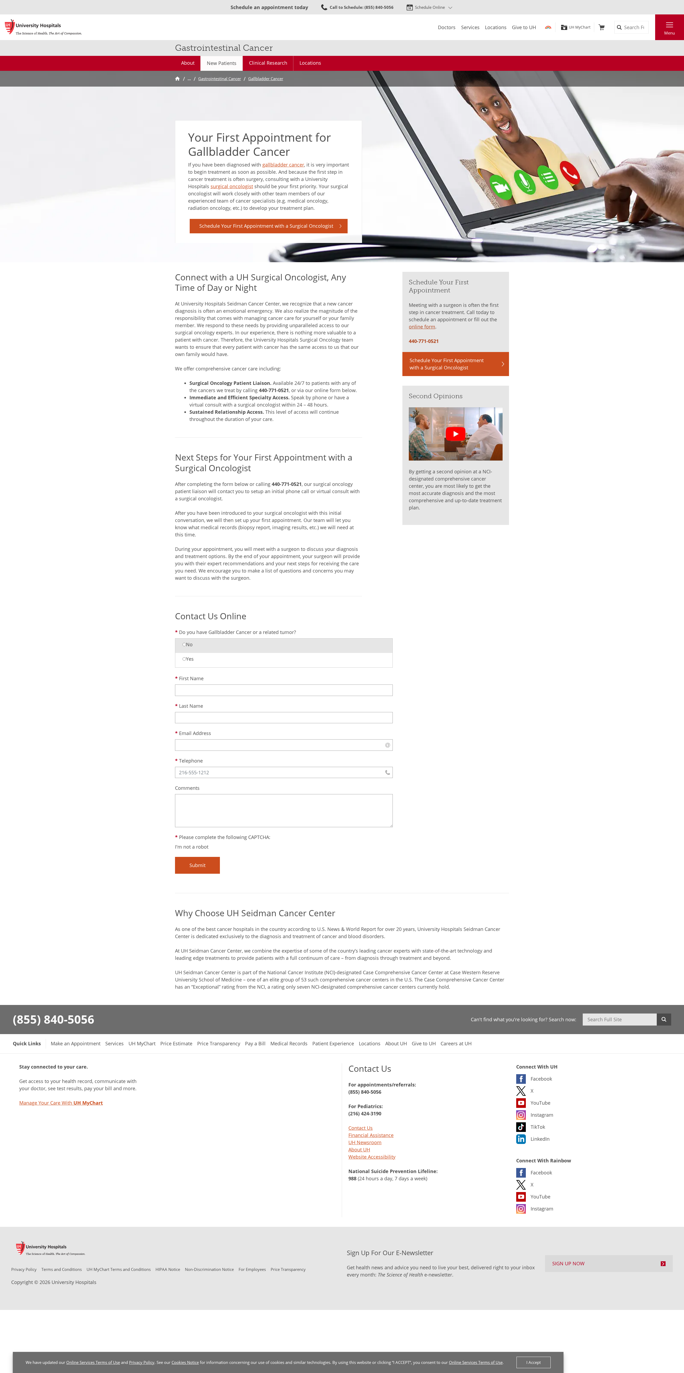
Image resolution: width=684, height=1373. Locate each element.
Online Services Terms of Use (93, 1362)
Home (177, 79)
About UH (359, 1149)
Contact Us (360, 1128)
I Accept (533, 1362)
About (188, 63)
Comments (187, 788)
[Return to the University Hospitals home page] (43, 27)
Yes (190, 659)
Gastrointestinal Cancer (219, 78)
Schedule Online (430, 7)
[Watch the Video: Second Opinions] (456, 434)
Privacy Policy (141, 1362)
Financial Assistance (371, 1135)
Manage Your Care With (61, 1103)
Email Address (195, 733)
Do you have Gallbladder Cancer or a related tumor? (237, 632)
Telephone (191, 760)
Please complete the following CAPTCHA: (224, 837)
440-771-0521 (274, 390)
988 (352, 1178)
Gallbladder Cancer (265, 78)
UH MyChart (579, 27)
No (189, 644)
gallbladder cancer (283, 164)
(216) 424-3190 (364, 1113)
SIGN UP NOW (568, 1263)
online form (422, 326)
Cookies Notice (185, 1362)
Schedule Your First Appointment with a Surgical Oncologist (266, 226)
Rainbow (548, 27)
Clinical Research (268, 63)
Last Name (191, 706)
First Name (191, 678)
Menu (669, 33)
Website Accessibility (371, 1157)
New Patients (221, 63)
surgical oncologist (232, 186)
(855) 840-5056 (53, 1019)
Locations (310, 63)
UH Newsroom (365, 1142)
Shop (601, 27)
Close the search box (652, 27)
